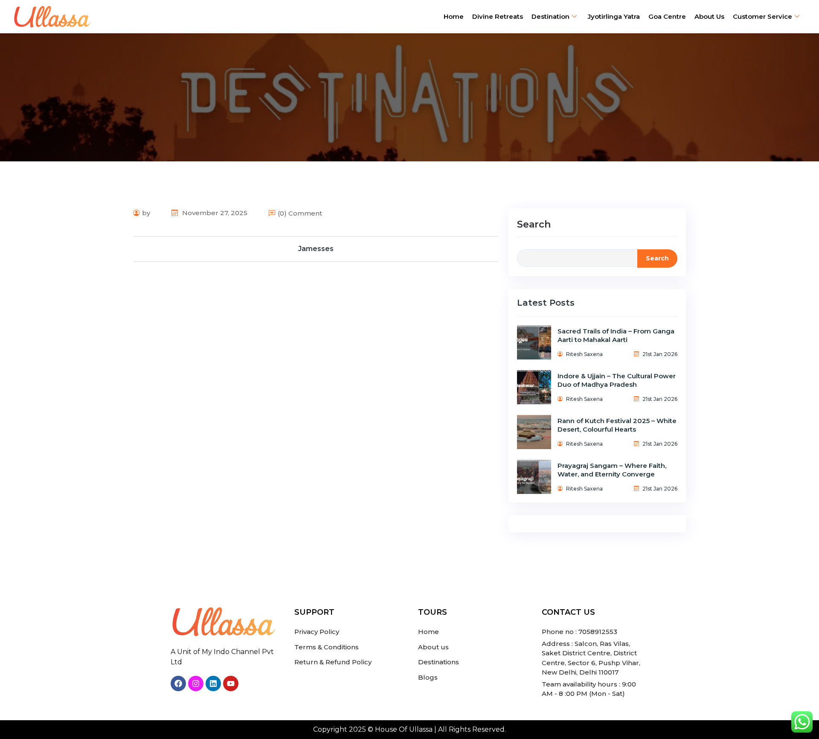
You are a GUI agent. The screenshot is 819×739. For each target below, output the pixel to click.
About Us (709, 16)
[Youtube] (230, 683)
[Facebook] (178, 683)
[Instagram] (195, 683)
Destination (550, 16)
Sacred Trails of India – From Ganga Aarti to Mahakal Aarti (616, 335)
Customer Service (762, 16)
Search (534, 224)
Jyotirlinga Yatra (614, 16)
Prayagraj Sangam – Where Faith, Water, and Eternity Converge (612, 470)
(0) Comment (300, 213)
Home (454, 16)
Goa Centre (667, 16)
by (146, 213)
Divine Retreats (497, 16)
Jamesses (316, 249)
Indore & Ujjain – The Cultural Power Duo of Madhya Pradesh (617, 380)
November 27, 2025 (213, 213)
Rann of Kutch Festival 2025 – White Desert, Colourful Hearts (617, 425)
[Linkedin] (213, 683)
